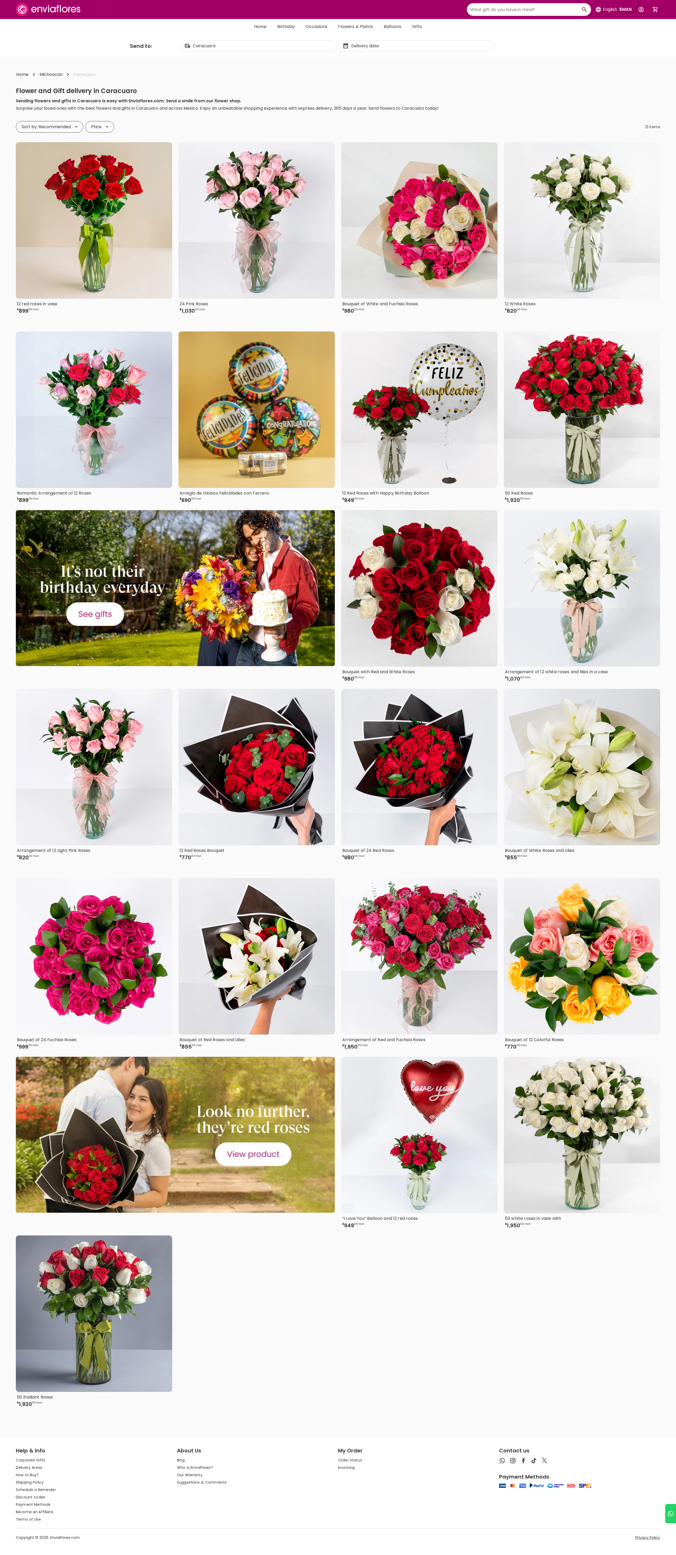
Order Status (350, 1460)
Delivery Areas (29, 1467)
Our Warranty (190, 1475)
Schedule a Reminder (36, 1489)
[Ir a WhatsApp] (670, 1513)
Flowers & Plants (355, 27)
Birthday (286, 27)
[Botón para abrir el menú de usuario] (641, 9)
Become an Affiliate (34, 1512)
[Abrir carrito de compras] (655, 9)
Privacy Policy (647, 1537)
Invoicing (346, 1467)
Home (260, 27)
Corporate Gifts (30, 1460)
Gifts (417, 27)
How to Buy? (27, 1475)
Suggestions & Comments (202, 1482)
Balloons (392, 27)
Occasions (316, 27)
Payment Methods (33, 1504)
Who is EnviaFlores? (195, 1467)
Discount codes (30, 1497)
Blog (181, 1460)
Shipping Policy (30, 1482)
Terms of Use (28, 1519)
